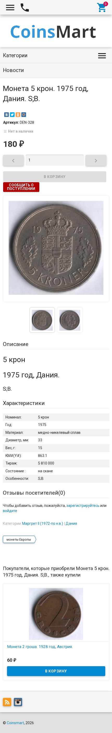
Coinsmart (15, 723)
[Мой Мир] (23, 114)
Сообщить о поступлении (21, 187)
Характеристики (24, 403)
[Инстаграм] (19, 703)
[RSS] (8, 703)
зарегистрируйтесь (82, 505)
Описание (15, 344)
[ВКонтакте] (6, 114)
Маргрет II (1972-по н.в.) (42, 523)
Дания (71, 523)
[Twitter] (12, 114)
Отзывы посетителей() (34, 493)
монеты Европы (19, 539)
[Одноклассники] (18, 114)
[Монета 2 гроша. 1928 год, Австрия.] (56, 614)
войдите (10, 511)
